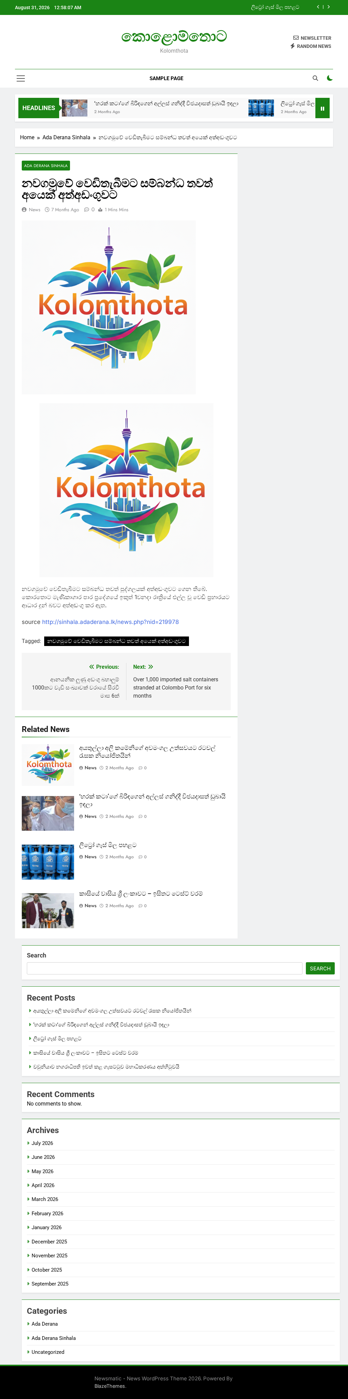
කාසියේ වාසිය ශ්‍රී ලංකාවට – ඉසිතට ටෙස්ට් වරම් (141, 893)
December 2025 (49, 1242)
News (34, 209)
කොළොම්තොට (174, 36)
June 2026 (43, 1157)
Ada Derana (45, 1324)
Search (36, 955)
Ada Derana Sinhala (46, 165)
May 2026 (42, 1171)
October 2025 (47, 1270)
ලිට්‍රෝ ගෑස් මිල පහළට (275, 7)
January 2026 (47, 1227)
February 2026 (47, 1213)
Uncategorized (48, 1352)
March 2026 (45, 1199)
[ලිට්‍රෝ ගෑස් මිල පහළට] (234, 108)
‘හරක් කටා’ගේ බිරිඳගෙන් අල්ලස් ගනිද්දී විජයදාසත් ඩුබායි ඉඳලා (139, 103)
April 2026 (43, 1185)
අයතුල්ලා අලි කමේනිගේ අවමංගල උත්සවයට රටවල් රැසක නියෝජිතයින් (112, 1011)
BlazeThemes (109, 1386)
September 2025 (50, 1284)
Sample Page (166, 78)
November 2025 (49, 1256)
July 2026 (42, 1143)
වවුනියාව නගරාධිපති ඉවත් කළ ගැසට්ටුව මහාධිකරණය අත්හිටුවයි (106, 1067)
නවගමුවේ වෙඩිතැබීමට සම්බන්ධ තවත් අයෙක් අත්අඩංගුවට (116, 641)
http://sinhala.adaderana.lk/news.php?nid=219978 (110, 621)
